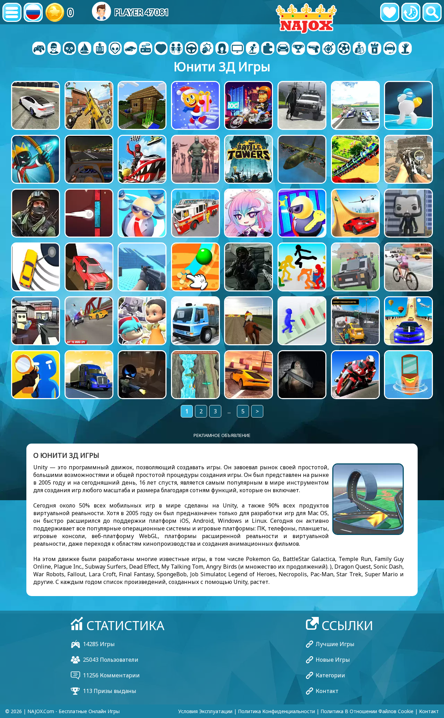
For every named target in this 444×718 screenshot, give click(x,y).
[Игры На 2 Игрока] (38, 49)
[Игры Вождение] (191, 49)
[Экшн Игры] (69, 49)
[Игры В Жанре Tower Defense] (374, 49)
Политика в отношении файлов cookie (367, 711)
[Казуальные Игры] (145, 49)
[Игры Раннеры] (298, 49)
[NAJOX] (306, 18)
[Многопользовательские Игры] (237, 49)
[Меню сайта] (12, 12)
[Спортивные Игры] (344, 49)
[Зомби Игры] (405, 49)
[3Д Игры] (54, 49)
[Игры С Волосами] (222, 49)
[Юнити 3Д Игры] (390, 49)
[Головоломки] (267, 49)
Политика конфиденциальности (276, 711)
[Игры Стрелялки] (313, 49)
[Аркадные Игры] (100, 49)
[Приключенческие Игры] (84, 49)
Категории (330, 675)
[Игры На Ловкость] (328, 49)
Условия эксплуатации (205, 711)
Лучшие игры (335, 644)
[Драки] (206, 49)
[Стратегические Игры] (359, 49)
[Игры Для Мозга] (115, 49)
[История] (410, 12)
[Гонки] (283, 49)
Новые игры (333, 659)
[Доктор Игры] (161, 49)
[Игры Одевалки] (176, 49)
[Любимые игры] (389, 12)
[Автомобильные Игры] (130, 49)
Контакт (327, 691)
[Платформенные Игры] (252, 49)
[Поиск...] (432, 12)
